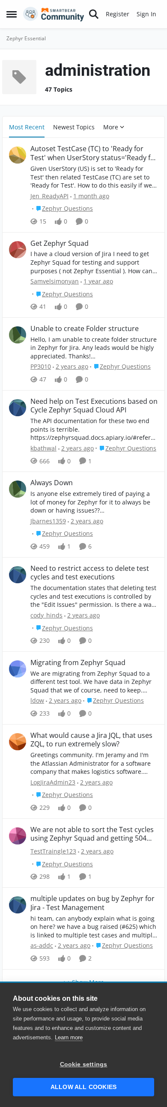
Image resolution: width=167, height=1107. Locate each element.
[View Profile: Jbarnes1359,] (17, 489)
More (110, 127)
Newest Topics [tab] (74, 127)
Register (117, 14)
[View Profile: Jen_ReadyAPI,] (17, 155)
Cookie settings (83, 1064)
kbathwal (43, 448)
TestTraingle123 (53, 851)
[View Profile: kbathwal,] (17, 407)
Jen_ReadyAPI (49, 196)
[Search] (94, 14)
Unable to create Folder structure (84, 328)
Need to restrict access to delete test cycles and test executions (89, 573)
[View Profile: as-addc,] (17, 904)
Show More (88, 982)
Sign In (146, 14)
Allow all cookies (83, 1087)
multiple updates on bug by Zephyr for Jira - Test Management (92, 903)
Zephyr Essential (26, 38)
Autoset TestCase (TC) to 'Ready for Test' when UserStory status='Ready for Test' (94, 153)
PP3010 (40, 366)
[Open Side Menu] (11, 14)
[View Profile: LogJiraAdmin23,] (17, 741)
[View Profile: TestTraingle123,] (17, 835)
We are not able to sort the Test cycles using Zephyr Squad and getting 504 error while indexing (92, 834)
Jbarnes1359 (48, 521)
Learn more (69, 1037)
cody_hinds (46, 615)
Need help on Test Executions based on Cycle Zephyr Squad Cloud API (94, 406)
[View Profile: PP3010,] (17, 334)
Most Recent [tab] (27, 127)
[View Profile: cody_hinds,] (17, 574)
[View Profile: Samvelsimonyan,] (17, 249)
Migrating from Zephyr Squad (77, 662)
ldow (37, 700)
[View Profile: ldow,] (17, 668)
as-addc (41, 945)
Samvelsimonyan (54, 281)
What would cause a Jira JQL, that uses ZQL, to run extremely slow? (91, 740)
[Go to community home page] (53, 14)
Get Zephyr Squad (59, 243)
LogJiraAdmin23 (52, 782)
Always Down (51, 482)
